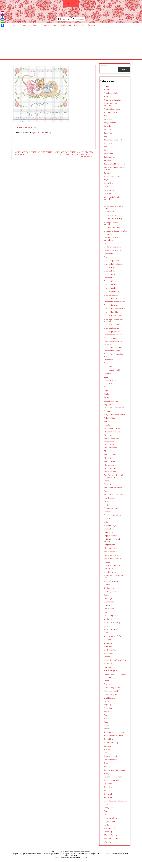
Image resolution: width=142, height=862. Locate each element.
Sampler (107, 746)
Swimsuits (108, 797)
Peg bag (107, 705)
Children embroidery (113, 218)
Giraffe (107, 519)
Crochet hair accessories (114, 309)
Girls (106, 522)
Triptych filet (109, 821)
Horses (107, 562)
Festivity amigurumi (112, 428)
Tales (106, 804)
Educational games (112, 401)
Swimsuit (108, 794)
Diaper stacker (110, 380)
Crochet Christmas (112, 281)
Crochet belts (109, 271)
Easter (106, 397)
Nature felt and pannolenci (115, 660)
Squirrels (108, 784)
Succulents (108, 787)
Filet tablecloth (110, 472)
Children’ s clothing (112, 227)
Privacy (85, 857)
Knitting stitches (111, 592)
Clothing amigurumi (112, 247)
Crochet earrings (111, 295)
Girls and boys (110, 525)
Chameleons (109, 212)
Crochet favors (110, 298)
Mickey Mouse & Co (112, 636)
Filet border (109, 444)
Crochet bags (109, 267)
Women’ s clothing (112, 839)
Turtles (107, 825)
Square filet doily (111, 780)
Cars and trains (110, 190)
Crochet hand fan (111, 312)
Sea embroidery (111, 760)
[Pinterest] (2, 13)
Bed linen (108, 143)
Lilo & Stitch (109, 609)
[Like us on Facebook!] (78, 20)
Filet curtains (109, 451)
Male (106, 626)
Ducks (106, 394)
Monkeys (108, 643)
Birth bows (108, 154)
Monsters (108, 646)
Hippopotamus (110, 548)
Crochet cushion (111, 288)
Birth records (109, 157)
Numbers (108, 667)
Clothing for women (112, 250)
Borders (107, 173)
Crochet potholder (112, 331)
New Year (108, 664)
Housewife (108, 569)
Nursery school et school (115, 674)
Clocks (106, 243)
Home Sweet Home (112, 558)
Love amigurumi (111, 616)
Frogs (106, 505)
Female (107, 421)
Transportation (110, 818)
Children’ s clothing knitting (116, 231)
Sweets (107, 791)
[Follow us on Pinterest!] (64, 20)
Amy (49, 132)
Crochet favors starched (114, 302)
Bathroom (108, 133)
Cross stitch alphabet (29, 25)
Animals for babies (112, 109)
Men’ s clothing (110, 629)
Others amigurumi (112, 688)
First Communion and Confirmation (113, 476)
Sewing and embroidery (114, 770)
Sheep (106, 773)
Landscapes (109, 602)
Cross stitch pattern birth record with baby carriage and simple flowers (74, 154)
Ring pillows (109, 739)
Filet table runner (111, 468)
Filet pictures (109, 461)
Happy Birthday (110, 536)
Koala (106, 595)
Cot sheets (108, 254)
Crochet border (110, 278)
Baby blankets (110, 123)
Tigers (106, 811)
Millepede (108, 640)
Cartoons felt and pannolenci (111, 198)
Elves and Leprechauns (114, 408)
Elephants (108, 404)
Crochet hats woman (113, 315)
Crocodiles (108, 360)
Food (106, 491)
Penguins (108, 708)
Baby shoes (108, 126)
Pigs (105, 715)
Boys (106, 180)
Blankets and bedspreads (114, 164)
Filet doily (108, 458)
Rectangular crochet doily (115, 732)
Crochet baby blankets (113, 264)
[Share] (2, 25)
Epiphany (108, 411)
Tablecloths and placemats (115, 801)
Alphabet (108, 86)
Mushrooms (109, 653)
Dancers (107, 373)
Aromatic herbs (110, 112)
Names (107, 657)
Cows (106, 257)
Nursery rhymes (111, 670)
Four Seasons (109, 498)
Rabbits (107, 729)
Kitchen (107, 585)
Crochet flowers (88, 25)
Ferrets (107, 425)
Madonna (108, 619)
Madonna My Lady (112, 622)
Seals (106, 763)
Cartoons (108, 193)
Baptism (107, 130)
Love (106, 612)
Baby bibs (108, 119)
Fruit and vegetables (112, 508)
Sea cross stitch (110, 756)
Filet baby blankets (112, 432)
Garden (107, 512)
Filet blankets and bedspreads (111, 440)
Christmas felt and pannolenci (112, 239)
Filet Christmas (110, 448)
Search (102, 66)
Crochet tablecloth (112, 351)
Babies (106, 116)
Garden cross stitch (112, 515)
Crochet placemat (111, 328)
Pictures (107, 712)
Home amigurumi (111, 555)
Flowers (107, 484)
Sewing (107, 767)
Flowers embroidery (113, 488)
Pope (106, 722)
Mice (106, 633)
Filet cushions (110, 455)
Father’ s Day (109, 418)
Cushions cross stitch (113, 370)
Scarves (107, 749)
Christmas (108, 234)
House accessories (112, 565)
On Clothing (109, 677)
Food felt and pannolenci (115, 494)
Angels (107, 90)
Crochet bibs (109, 274)
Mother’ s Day (110, 650)
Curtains (107, 363)
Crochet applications (113, 261)
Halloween (108, 532)
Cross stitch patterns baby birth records (33, 153)
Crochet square (110, 338)
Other (106, 681)
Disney (107, 387)
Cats (105, 203)
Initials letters (110, 572)
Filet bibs (108, 435)
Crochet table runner (113, 347)
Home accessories (112, 552)
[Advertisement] (71, 43)
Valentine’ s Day (111, 828)
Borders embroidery (113, 176)
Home (14, 25)
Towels (107, 815)
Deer (106, 377)
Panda (106, 701)
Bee (105, 147)
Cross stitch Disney (49, 25)
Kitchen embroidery (113, 588)
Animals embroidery (113, 100)
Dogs (106, 391)
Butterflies (108, 183)
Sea (105, 753)
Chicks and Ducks (111, 215)
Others (107, 684)
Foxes (106, 501)
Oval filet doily (110, 698)
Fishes (106, 481)
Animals (107, 96)
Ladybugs (108, 598)
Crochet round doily (69, 25)
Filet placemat (110, 465)
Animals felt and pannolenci (111, 104)
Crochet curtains (111, 285)
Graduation (109, 529)
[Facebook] (2, 17)
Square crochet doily (113, 777)
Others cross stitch (112, 691)
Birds (106, 150)
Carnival (107, 187)
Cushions (108, 367)
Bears (106, 136)
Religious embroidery (113, 736)
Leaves (107, 605)
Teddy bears (109, 808)
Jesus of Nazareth (111, 581)
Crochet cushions (111, 291)
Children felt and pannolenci (111, 223)
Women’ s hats (110, 842)
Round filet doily (111, 742)
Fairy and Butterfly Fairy (114, 415)
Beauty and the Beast (113, 140)
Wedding (108, 832)
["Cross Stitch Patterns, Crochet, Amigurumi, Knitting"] (71, 3)
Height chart (109, 545)
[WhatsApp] (2, 21)
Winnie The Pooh (111, 835)
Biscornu (107, 160)
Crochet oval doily (112, 324)
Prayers (107, 725)
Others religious (111, 694)
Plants (106, 718)
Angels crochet (110, 93)
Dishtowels (108, 384)
